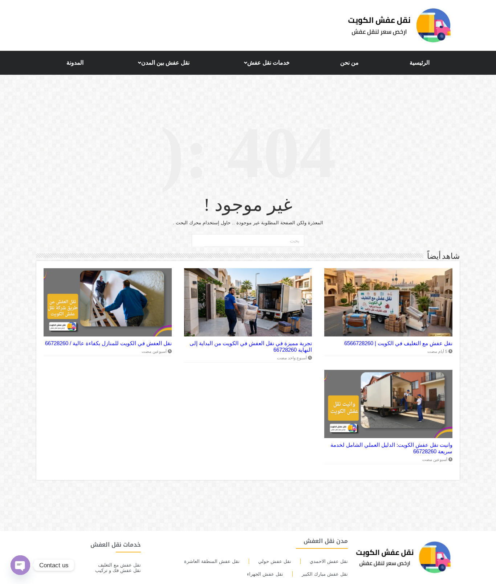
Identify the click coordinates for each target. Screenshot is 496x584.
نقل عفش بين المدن (165, 63)
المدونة (75, 63)
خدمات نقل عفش (268, 63)
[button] (265, 62)
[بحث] (198, 240)
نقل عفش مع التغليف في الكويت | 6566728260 (398, 343)
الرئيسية (420, 63)
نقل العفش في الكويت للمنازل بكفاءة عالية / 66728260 (108, 343)
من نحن (349, 63)
